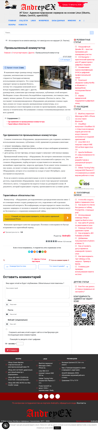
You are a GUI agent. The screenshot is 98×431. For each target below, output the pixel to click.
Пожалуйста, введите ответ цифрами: (25, 339)
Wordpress (44, 21)
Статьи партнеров (19, 53)
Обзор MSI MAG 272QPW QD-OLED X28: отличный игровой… (18, 379)
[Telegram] (37, 252)
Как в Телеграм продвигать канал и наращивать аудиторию (73, 369)
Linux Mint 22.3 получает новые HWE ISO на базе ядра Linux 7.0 (84, 146)
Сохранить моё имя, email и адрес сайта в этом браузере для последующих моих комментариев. (33, 333)
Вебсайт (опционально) (18, 320)
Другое (31, 53)
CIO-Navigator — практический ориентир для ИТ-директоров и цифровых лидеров (84, 61)
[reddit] (45, 252)
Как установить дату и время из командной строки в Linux (83, 250)
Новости (23, 25)
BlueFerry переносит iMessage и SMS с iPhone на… (46, 365)
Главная (12, 21)
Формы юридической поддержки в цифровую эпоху (84, 99)
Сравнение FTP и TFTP (70, 380)
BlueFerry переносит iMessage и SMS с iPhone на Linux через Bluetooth (85, 117)
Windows (72, 21)
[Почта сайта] (46, 396)
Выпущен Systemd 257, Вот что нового (73, 364)
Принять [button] (57, 428)
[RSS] (40, 396)
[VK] (52, 396)
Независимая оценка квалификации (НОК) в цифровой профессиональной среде (84, 72)
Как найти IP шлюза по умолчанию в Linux (84, 224)
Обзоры (12, 25)
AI (80, 21)
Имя (9, 300)
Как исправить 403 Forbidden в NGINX (84, 234)
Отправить (13, 350)
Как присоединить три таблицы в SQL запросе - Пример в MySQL (84, 260)
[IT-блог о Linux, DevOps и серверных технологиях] (10, 5)
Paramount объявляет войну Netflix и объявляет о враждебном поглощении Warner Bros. (84, 86)
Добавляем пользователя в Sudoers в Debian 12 (84, 240)
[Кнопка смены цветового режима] (6, 425)
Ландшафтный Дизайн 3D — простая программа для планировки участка (83, 50)
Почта (10, 310)
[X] (40, 252)
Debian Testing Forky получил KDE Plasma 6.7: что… (47, 381)
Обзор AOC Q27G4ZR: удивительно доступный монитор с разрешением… (20, 372)
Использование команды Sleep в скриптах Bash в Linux (84, 217)
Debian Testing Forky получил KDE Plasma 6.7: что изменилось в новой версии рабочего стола (85, 171)
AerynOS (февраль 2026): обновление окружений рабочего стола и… (73, 375)
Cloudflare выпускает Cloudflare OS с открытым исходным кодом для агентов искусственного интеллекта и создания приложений (85, 131)
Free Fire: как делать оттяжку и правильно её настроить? (85, 289)
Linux (33, 21)
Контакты (81, 403)
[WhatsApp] (42, 252)
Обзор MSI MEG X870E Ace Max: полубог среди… (19, 384)
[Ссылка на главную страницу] (38, 5)
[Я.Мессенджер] (29, 252)
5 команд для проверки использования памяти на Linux (84, 270)
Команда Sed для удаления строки (83, 229)
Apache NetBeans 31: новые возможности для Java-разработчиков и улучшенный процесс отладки (84, 158)
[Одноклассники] (34, 252)
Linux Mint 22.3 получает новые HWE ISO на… (46, 373)
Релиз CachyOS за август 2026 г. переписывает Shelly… (46, 388)
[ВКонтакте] (32, 252)
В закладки (66, 60)
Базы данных (58, 21)
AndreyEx (66, 236)
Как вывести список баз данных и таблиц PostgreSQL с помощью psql (85, 208)
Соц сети (23, 21)
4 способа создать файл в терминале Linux (84, 201)
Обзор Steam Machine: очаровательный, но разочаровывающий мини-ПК (18, 365)
